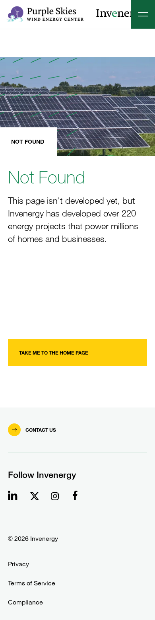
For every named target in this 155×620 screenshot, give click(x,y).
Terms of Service (31, 583)
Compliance (25, 602)
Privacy (18, 564)
